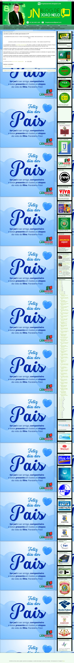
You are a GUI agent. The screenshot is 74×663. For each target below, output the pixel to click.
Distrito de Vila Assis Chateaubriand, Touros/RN (66, 256)
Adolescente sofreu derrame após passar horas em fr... (64, 340)
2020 (60, 289)
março (61, 407)
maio (61, 404)
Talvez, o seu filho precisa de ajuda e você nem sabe (64, 343)
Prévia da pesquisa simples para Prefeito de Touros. (64, 395)
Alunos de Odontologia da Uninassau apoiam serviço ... (64, 332)
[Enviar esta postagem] (25, 61)
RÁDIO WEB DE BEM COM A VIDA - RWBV (10, 28)
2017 (60, 413)
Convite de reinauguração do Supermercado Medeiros (64, 307)
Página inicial (6, 25)
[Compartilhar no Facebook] (30, 61)
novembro (62, 293)
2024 (60, 283)
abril (61, 406)
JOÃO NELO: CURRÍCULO (22, 25)
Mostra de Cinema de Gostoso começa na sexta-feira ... (63, 380)
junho (61, 403)
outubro (61, 397)
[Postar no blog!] (28, 61)
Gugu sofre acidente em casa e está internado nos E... (64, 329)
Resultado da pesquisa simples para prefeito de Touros (64, 389)
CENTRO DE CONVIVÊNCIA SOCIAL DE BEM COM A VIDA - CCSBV (29, 28)
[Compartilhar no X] (29, 61)
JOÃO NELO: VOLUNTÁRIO (43, 25)
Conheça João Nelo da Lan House (63, 349)
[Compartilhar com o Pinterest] (31, 61)
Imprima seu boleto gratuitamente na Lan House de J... (64, 346)
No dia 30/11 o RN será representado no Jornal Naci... (64, 310)
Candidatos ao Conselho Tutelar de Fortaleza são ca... (64, 371)
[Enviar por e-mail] (27, 61)
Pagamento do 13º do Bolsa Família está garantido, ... (63, 326)
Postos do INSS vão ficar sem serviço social (64, 337)
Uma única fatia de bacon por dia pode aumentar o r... (64, 364)
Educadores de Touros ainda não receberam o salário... (64, 358)
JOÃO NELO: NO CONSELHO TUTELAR (47, 28)
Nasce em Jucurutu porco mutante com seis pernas (64, 316)
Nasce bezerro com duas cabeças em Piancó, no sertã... (64, 298)
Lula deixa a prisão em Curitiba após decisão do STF (64, 354)
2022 (60, 286)
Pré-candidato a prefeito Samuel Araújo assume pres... (64, 377)
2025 (60, 282)
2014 (60, 417)
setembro (62, 399)
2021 (60, 287)
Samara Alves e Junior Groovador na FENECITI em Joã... (63, 323)
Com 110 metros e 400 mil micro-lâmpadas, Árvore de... (63, 319)
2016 (60, 414)
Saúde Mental (65, 270)
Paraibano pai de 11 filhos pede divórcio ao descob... (64, 304)
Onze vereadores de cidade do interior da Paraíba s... (63, 374)
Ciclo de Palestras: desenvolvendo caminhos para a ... (63, 392)
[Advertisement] (64, 114)
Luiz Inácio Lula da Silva (21, 44)
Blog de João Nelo (13, 4)
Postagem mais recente (7, 70)
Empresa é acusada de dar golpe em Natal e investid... (64, 383)
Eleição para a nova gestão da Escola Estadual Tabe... (63, 335)
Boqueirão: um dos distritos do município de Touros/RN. (66, 264)
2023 (60, 285)
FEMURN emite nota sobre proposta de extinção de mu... (63, 386)
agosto (61, 400)
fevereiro (61, 408)
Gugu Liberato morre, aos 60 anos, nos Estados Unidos (64, 313)
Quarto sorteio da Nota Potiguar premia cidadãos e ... (63, 351)
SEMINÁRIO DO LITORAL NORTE (60, 28)
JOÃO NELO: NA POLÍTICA (32, 25)
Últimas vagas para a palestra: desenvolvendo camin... (63, 361)
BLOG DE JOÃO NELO (13, 25)
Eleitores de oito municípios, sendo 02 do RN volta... (64, 295)
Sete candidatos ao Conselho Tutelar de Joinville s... (63, 368)
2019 (60, 290)
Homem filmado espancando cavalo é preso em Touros (64, 301)
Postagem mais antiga (51, 70)
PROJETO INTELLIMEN (63, 25)
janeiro (61, 410)
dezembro (62, 291)
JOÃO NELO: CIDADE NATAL (53, 25)
